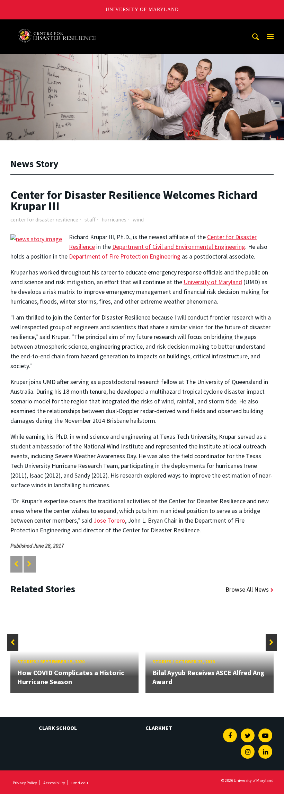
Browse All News (247, 589)
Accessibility (54, 782)
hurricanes (113, 219)
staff (90, 219)
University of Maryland (142, 9)
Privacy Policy (25, 782)
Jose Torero (109, 520)
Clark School (58, 727)
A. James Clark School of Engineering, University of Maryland (57, 26)
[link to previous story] (16, 564)
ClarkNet (158, 727)
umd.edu (79, 782)
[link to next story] (29, 564)
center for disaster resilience (44, 219)
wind (138, 219)
